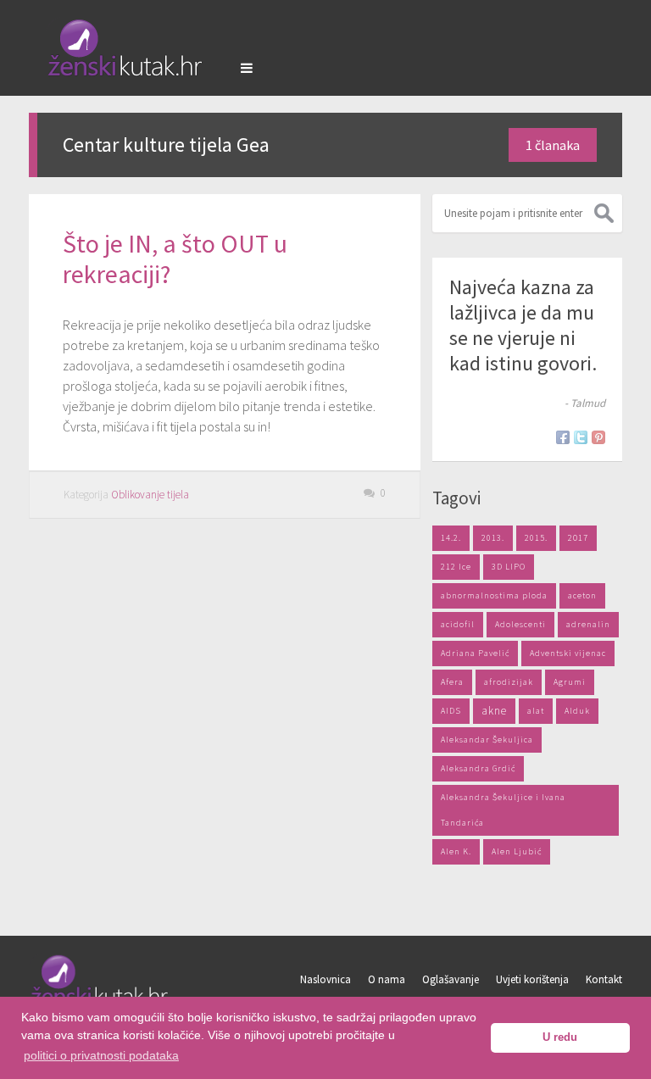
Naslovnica (325, 979)
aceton (582, 595)
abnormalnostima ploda (494, 595)
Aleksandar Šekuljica (487, 739)
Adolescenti (520, 624)
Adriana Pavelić (475, 653)
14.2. (451, 537)
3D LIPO (509, 566)
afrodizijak (508, 681)
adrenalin (588, 624)
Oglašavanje (450, 979)
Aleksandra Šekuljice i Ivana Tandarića (503, 810)
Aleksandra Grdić (478, 768)
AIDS (451, 710)
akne (494, 711)
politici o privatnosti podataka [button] (101, 1055)
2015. (536, 537)
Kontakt (604, 979)
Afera (452, 681)
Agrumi (570, 681)
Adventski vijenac (568, 653)
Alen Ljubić (517, 851)
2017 (578, 537)
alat (535, 710)
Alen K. (456, 851)
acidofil (458, 624)
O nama (386, 979)
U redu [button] (559, 1037)
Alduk (577, 710)
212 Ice (456, 566)
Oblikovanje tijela (150, 494)
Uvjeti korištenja (532, 979)
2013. (492, 537)
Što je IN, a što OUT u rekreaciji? (175, 258)
